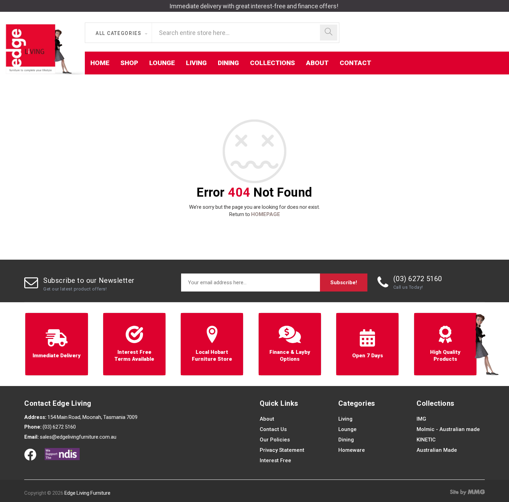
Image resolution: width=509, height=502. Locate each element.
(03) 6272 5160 (417, 279)
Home (99, 63)
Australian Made (437, 450)
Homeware (351, 450)
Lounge (347, 429)
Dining (346, 440)
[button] (121, 33)
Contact (355, 63)
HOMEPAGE (265, 214)
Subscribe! (343, 282)
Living (345, 419)
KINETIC (426, 440)
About (267, 419)
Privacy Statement (282, 450)
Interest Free (275, 460)
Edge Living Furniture (87, 493)
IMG (421, 419)
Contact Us (273, 429)
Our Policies (275, 440)
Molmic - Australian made (448, 429)
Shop (129, 63)
